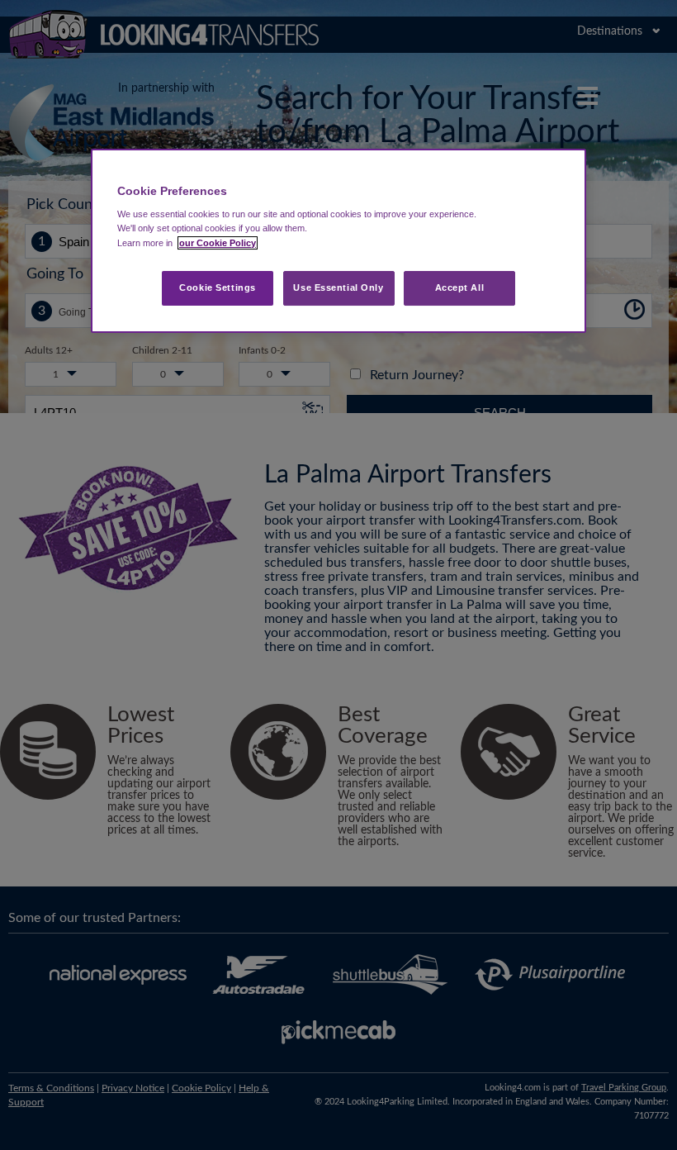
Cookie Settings (217, 287)
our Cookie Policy (217, 243)
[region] (338, 241)
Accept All (460, 287)
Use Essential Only (338, 287)
